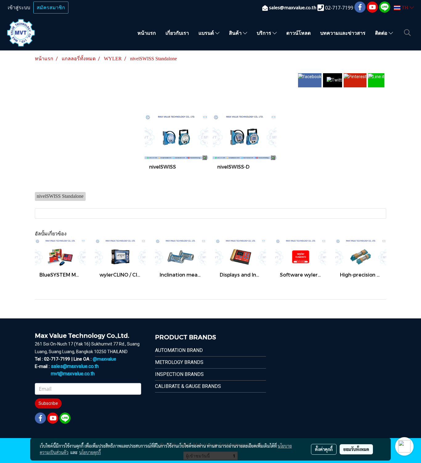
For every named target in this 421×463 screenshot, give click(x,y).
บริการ (264, 33)
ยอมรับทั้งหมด (356, 449)
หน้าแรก (146, 33)
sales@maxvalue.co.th (75, 366)
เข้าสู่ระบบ (19, 7)
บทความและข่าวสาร (343, 33)
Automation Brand (179, 350)
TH (405, 7)
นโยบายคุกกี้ (90, 452)
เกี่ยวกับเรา (177, 33)
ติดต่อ (382, 33)
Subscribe (48, 403)
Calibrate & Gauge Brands (188, 386)
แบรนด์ (206, 33)
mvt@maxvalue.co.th (73, 374)
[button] (407, 32)
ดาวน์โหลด (298, 33)
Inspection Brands (179, 374)
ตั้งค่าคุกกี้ (324, 449)
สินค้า (236, 33)
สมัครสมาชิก (51, 7)
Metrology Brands (179, 362)
